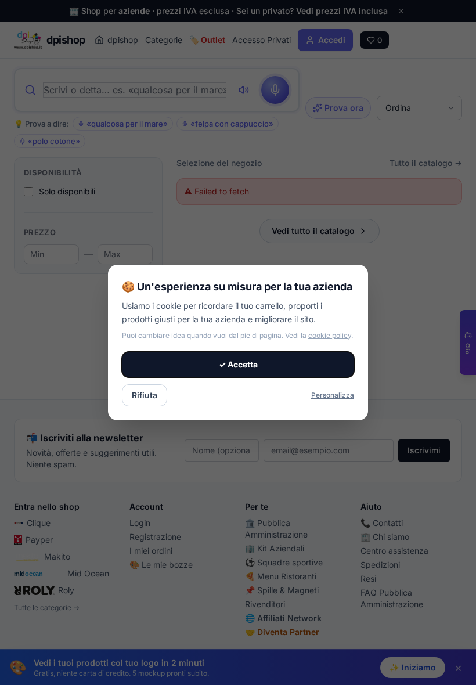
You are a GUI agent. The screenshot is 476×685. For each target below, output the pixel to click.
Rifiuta (144, 395)
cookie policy (329, 335)
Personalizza (332, 395)
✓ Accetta (238, 364)
